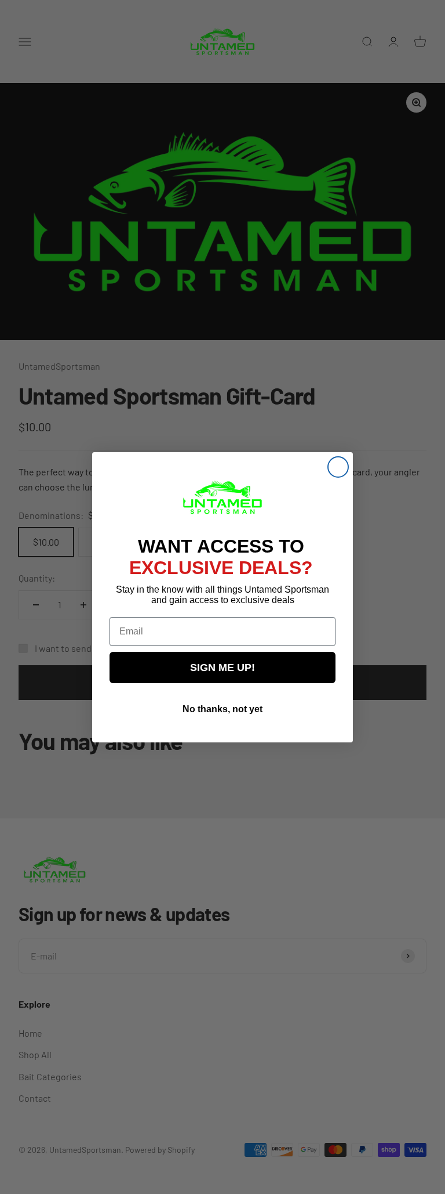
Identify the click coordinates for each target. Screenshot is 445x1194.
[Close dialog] (338, 467)
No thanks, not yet (222, 709)
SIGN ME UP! (222, 667)
